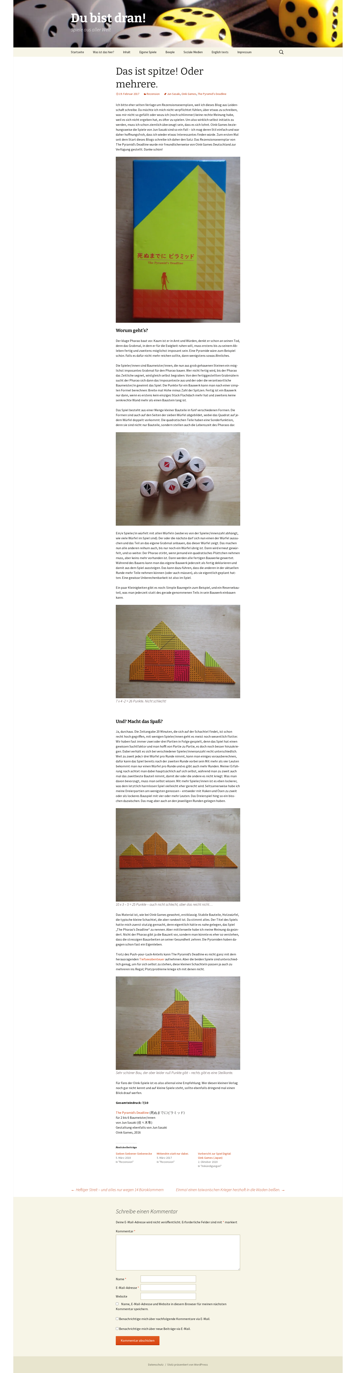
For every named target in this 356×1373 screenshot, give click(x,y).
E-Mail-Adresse (127, 1288)
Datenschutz (156, 1364)
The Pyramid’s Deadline (132, 1112)
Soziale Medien (193, 52)
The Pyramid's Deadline (212, 94)
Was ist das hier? (103, 52)
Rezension (153, 94)
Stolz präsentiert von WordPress (187, 1364)
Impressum (244, 52)
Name (121, 1279)
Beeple (170, 52)
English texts (220, 52)
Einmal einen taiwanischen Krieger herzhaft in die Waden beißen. (230, 1189)
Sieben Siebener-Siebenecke (134, 1153)
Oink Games (189, 94)
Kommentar (125, 1231)
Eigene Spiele (148, 52)
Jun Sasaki (173, 94)
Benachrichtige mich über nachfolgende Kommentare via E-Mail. (164, 1319)
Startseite (77, 52)
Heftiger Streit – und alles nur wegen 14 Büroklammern (117, 1189)
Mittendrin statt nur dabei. (173, 1153)
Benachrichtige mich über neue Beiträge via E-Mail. (155, 1329)
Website (121, 1296)
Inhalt (126, 52)
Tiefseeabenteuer (151, 959)
